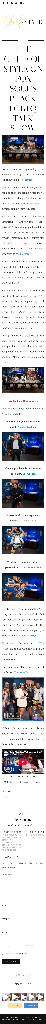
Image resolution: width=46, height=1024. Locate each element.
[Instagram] (7, 3)
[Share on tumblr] (22, 825)
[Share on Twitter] (16, 825)
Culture (23, 41)
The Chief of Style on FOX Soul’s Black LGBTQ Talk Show (23, 88)
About (23, 1019)
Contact (32, 1019)
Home (15, 1019)
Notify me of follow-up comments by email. (19, 946)
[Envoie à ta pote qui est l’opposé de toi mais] (14, 997)
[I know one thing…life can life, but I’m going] (6, 997)
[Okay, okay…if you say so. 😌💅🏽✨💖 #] (31, 997)
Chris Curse (29, 520)
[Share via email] (9, 825)
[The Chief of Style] (23, 18)
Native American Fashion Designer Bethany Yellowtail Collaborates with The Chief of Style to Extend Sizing (12, 841)
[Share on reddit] (28, 825)
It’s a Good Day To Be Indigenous (34, 834)
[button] (42, 3)
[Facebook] (12, 3)
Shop (41, 1019)
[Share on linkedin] (24, 825)
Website (6, 932)
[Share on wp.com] (31, 825)
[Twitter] (3, 3)
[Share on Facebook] (12, 825)
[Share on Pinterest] (19, 825)
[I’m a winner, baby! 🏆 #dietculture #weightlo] (40, 997)
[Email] (16, 3)
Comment (8, 874)
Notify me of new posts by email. (16, 953)
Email (5, 918)
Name (6, 905)
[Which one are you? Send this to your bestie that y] (23, 997)
